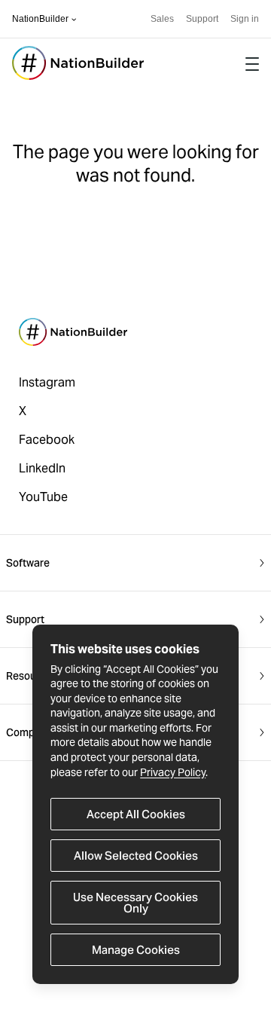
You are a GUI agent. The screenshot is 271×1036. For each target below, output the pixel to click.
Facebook (47, 440)
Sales (162, 19)
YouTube (43, 497)
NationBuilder (40, 19)
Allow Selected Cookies (136, 855)
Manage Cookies (136, 950)
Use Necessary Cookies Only (135, 902)
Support (202, 19)
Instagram (47, 382)
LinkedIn (42, 468)
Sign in (244, 19)
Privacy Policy (173, 772)
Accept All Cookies (136, 814)
